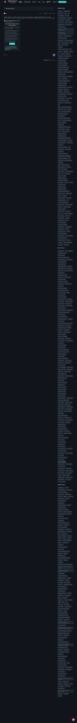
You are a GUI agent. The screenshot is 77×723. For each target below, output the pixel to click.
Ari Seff (60, 496)
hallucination (61, 116)
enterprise (69, 94)
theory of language (62, 224)
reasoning (69, 198)
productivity (61, 186)
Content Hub (49, 2)
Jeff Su (60, 332)
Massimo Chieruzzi (62, 378)
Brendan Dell (61, 272)
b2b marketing (69, 40)
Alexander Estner (62, 253)
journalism (61, 129)
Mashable (60, 595)
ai (68, 13)
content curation (63, 58)
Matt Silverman (62, 382)
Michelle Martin (61, 398)
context (60, 72)
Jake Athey (66, 329)
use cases (61, 235)
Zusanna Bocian (61, 481)
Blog (43, 1)
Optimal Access (51, 60)
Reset (65, 248)
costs (59, 78)
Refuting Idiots (61, 424)
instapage (60, 562)
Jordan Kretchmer (62, 345)
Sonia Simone (61, 459)
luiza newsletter (62, 586)
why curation (68, 242)
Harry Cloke (68, 325)
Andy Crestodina (61, 259)
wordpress (60, 244)
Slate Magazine (62, 637)
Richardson (66, 619)
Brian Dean (60, 277)
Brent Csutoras (62, 275)
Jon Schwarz (61, 343)
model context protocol (63, 164)
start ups (68, 215)
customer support (62, 87)
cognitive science (65, 53)
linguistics (69, 142)
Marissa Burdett (61, 369)
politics (71, 182)
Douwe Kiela (69, 310)
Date (50, 13)
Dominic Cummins (61, 310)
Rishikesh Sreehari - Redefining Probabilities (64, 622)
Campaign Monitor (62, 507)
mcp (69, 158)
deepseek (60, 89)
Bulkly (69, 505)
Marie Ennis (69, 367)
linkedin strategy (62, 147)
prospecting (68, 193)
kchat (59, 131)
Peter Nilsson (68, 417)
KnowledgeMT (61, 580)
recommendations (61, 200)
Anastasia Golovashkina (63, 257)
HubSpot (65, 553)
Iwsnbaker (60, 329)
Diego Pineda (69, 305)
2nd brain (60, 11)
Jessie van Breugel (62, 336)
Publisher (46, 13)
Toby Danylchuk (61, 468)
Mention (65, 597)
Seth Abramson (61, 453)
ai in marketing (61, 17)
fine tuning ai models (63, 100)
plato (66, 182)
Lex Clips (60, 582)
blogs (59, 44)
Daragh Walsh (61, 529)
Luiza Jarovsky (61, 365)
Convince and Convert (63, 518)
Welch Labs (67, 686)
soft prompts (61, 215)
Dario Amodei (61, 301)
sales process (69, 204)
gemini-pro (60, 102)
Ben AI (67, 498)
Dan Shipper (68, 299)
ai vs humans (68, 22)
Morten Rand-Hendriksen (63, 400)
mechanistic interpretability (65, 160)
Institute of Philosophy (65, 564)
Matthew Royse (61, 384)
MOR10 (59, 602)
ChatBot (60, 511)
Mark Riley (60, 371)
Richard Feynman (61, 426)
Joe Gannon (68, 338)
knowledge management (64, 138)
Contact (55, 1)
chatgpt (66, 51)
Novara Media (68, 606)
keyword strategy (62, 133)
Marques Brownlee (62, 593)
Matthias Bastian (62, 387)
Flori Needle (61, 321)
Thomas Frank (61, 464)
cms (59, 53)
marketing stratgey (62, 158)
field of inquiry (62, 96)
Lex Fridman (67, 582)
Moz (66, 602)
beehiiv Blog (61, 498)
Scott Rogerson (61, 446)
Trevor (59, 475)
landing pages (62, 140)
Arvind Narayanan (62, 261)
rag (59, 195)
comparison (60, 56)
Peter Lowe (60, 417)
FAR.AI (59, 538)
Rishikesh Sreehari (62, 428)
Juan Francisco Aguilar (63, 351)
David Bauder (61, 303)
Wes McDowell (61, 479)
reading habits (61, 198)
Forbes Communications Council (65, 323)
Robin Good (60, 431)
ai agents (61, 15)
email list (66, 91)
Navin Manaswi (69, 402)
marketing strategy (64, 156)
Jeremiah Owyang (61, 578)
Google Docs (65, 542)
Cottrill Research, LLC (63, 522)
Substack (60, 649)
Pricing (34, 1)
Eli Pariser (61, 314)
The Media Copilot (62, 673)
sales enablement (10, 48)
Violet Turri (69, 477)
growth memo (61, 549)
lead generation (61, 142)
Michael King (61, 391)
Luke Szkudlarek (61, 367)
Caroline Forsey (62, 281)
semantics (68, 211)
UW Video (66, 684)
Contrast (60, 516)
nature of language (62, 169)
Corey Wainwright (62, 297)
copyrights (69, 76)
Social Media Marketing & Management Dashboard (64, 645)
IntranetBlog (61, 573)
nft (59, 173)
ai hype (67, 15)
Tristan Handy (61, 477)
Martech (69, 593)
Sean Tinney (69, 448)
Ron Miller (67, 431)
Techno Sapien (61, 658)
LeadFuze (67, 580)
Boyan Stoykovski (68, 270)
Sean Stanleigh (61, 448)
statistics (61, 218)
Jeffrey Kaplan (62, 575)
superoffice (66, 649)
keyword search (65, 131)
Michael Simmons (61, 393)
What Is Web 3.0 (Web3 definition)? (63, 691)
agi (65, 13)
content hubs (61, 60)
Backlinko (70, 496)
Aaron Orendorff (68, 251)
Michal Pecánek (61, 395)
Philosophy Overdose (64, 617)
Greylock (60, 544)
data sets (70, 87)
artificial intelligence (62, 33)
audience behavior (62, 38)
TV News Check (65, 681)
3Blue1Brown (61, 251)
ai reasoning (61, 20)
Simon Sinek (61, 455)
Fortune (69, 538)
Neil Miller (67, 404)
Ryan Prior (60, 435)
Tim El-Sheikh (69, 464)
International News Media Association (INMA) (64, 571)
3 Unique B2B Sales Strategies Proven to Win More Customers (12, 24)
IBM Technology (61, 555)
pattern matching (62, 178)
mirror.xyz (60, 600)
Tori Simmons (69, 473)
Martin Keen (61, 376)
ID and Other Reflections (64, 557)
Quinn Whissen (69, 420)
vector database (69, 235)
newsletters (69, 171)
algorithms (61, 24)
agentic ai (60, 13)
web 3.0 (68, 240)
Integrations (27, 1)
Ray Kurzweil (61, 422)
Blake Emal (60, 270)
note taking (67, 173)
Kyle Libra (60, 362)
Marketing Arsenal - (62, 588)
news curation (61, 171)
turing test (61, 231)
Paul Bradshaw (68, 409)
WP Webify (66, 693)
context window (61, 74)
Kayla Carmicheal (63, 358)
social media (68, 213)
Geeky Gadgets (67, 540)
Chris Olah (60, 286)
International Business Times (64, 567)
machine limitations (62, 153)
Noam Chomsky (69, 406)
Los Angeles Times (68, 584)
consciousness (68, 56)
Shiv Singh (69, 453)
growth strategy (62, 113)
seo (59, 213)
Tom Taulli (61, 470)
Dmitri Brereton (61, 307)
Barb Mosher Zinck (62, 266)
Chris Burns (61, 283)
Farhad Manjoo (62, 319)
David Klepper (61, 305)
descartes (66, 89)
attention (60, 36)
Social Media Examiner (63, 642)
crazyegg (60, 524)
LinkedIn (60, 584)
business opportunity (63, 49)
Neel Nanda (60, 404)
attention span (67, 36)
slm (62, 213)
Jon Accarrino (69, 340)
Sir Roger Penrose (62, 457)
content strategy (63, 69)
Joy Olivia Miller (63, 349)
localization (61, 149)
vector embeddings (62, 238)
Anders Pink (61, 494)
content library (11, 46)
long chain (68, 149)
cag (70, 49)
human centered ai (67, 120)
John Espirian (61, 340)
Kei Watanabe (61, 360)
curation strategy (62, 83)
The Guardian (68, 669)
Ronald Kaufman (67, 433)
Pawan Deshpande (67, 411)
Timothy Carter (61, 466)
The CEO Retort (68, 667)
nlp (62, 173)
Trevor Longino (66, 475)
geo (59, 104)
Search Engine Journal (64, 630)
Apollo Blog (68, 494)
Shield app (66, 635)
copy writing (61, 76)
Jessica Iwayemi (61, 334)
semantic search (61, 209)
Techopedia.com (61, 660)
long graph (60, 151)
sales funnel (61, 204)
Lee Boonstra (68, 362)
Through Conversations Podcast (64, 679)
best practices (65, 42)
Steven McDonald (61, 461)
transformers (68, 226)
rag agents (64, 195)
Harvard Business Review (63, 551)
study (67, 218)
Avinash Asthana (61, 264)
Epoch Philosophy (62, 535)
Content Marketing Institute (64, 513)
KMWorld (69, 578)
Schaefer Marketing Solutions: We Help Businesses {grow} (65, 628)
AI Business (61, 490)
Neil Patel (66, 604)
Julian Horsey (62, 354)
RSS (6, 13)
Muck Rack (60, 604)
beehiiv (69, 266)
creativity (64, 78)
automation (60, 40)
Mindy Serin (69, 398)
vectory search (61, 240)
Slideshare (60, 639)
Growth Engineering (62, 547)
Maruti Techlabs (68, 376)
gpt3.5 (69, 109)
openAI (65, 610)
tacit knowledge (61, 222)
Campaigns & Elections (63, 509)
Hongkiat (60, 553)
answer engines (61, 26)
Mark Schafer (68, 371)
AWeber (65, 496)
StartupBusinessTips (62, 647)
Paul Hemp (60, 411)
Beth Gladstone (61, 268)
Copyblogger (61, 520)
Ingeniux (66, 560)
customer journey (62, 85)
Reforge (68, 422)
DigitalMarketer (61, 531)
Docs (39, 1)
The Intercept (61, 671)
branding (60, 47)
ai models (69, 17)
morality (69, 167)
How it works (20, 2)
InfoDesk (69, 327)
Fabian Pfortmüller (62, 316)
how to (59, 120)
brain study (65, 44)
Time (59, 681)
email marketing (61, 94)
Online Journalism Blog (63, 608)
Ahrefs (66, 487)
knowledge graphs (62, 135)
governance (60, 109)
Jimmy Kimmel (61, 338)
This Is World (61, 676)
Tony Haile (61, 473)
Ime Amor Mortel (61, 327)
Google (59, 542)
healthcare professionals (64, 118)
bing (71, 42)
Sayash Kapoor (61, 444)
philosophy (60, 182)
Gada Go (60, 540)
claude (71, 51)
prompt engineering (63, 191)
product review (61, 184)
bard (59, 42)
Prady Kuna (61, 420)
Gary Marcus (61, 325)
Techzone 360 (61, 662)
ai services (61, 22)
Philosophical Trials (63, 615)
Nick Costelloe (61, 406)
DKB (59, 533)
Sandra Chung (61, 442)
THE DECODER (61, 669)
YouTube (60, 695)
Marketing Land (61, 591)
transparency (61, 229)
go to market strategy (64, 107)
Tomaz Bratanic (69, 470)
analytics (68, 24)
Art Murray (69, 259)
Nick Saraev (61, 606)
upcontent (60, 684)
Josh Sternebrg (61, 347)
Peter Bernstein (62, 415)
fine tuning (68, 98)
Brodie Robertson (62, 505)
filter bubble (61, 98)
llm (69, 147)
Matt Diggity (61, 380)
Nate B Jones (61, 402)
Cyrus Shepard (61, 299)
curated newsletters (64, 80)
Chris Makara (68, 283)
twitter (68, 231)
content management (62, 65)
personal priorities (62, 180)
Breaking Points (61, 500)
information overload (64, 127)
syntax (66, 220)
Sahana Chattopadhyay (63, 437)
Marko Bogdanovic (62, 373)
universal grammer (62, 233)
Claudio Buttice (61, 292)
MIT (65, 600)
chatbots (60, 51)
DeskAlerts (68, 529)
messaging (60, 162)
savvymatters (61, 625)
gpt (65, 109)
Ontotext (60, 610)
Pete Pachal (61, 413)
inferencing (61, 124)
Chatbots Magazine (67, 511)
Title (54, 13)
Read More (12, 43)
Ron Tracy (60, 433)
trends (67, 229)
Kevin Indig (68, 360)
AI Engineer (69, 490)
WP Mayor (60, 693)
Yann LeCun (68, 479)
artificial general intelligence (62, 29)
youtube (66, 244)
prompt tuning (61, 193)
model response (61, 167)
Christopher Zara (63, 290)
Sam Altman (61, 439)
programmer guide (62, 189)
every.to (69, 535)
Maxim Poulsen (62, 389)
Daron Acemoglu (69, 301)
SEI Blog (60, 635)
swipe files (61, 220)
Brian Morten (68, 277)
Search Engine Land (63, 633)
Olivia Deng (61, 409)
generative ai (68, 102)
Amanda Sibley (61, 255)
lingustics (60, 144)
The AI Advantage (62, 665)
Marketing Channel (10, 8)
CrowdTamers (66, 524)
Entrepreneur (64, 533)
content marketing (63, 67)
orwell (64, 175)
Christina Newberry (62, 288)
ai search (68, 20)
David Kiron (68, 303)
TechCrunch (60, 654)
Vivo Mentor (61, 686)
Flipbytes (70, 319)
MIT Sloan (70, 600)
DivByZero (69, 531)
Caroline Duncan (61, 279)
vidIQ (71, 684)
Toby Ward (69, 468)
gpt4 (59, 111)
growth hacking (66, 111)
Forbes (64, 538)
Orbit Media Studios (62, 613)
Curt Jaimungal (62, 527)
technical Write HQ (62, 656)
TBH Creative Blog (63, 651)
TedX (68, 662)
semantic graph (67, 206)
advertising (67, 11)
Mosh (63, 602)
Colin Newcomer (61, 294)
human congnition (62, 122)
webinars (60, 242)
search (60, 206)
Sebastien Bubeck (62, 450)
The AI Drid (61, 667)
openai (59, 175)
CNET (68, 292)
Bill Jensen (69, 268)
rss (68, 200)
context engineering (67, 72)
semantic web (61, 211)
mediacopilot (68, 595)
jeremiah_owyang (67, 332)
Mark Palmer (69, 369)
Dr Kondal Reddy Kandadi (63, 312)
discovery (60, 91)
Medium (59, 597)
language (70, 140)
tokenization (61, 226)
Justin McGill (61, 356)
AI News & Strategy (62, 492)
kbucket (67, 129)
